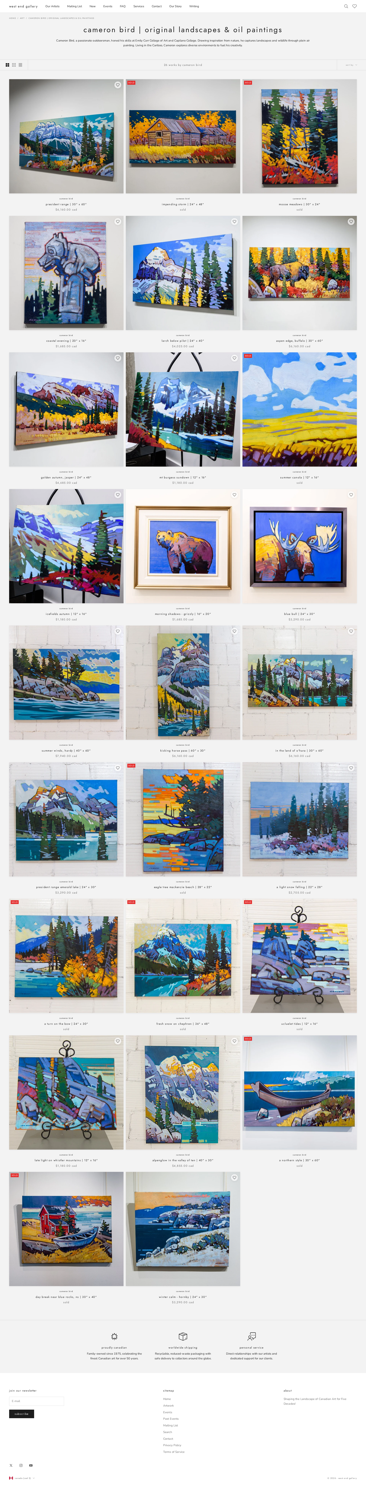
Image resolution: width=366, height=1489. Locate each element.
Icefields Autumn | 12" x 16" (66, 614)
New (93, 6)
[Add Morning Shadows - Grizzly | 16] (234, 494)
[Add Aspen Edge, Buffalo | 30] (351, 221)
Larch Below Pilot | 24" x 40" (183, 341)
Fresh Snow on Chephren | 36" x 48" (183, 1024)
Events (107, 6)
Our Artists (52, 6)
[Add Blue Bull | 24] (351, 494)
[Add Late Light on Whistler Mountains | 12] (117, 1041)
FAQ (123, 6)
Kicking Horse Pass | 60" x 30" (183, 750)
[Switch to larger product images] (7, 65)
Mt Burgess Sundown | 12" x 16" (183, 477)
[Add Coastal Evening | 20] (117, 221)
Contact (157, 6)
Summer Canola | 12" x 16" (299, 477)
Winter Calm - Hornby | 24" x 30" (183, 1297)
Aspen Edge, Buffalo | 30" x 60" (299, 341)
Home (12, 18)
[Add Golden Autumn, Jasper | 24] (117, 358)
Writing (194, 6)
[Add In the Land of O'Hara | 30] (351, 631)
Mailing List (74, 6)
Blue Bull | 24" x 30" (299, 614)
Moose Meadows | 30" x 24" (299, 204)
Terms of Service (174, 1452)
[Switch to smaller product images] (14, 65)
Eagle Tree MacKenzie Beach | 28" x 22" (183, 887)
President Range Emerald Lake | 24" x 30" (66, 887)
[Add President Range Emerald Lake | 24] (117, 767)
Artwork (168, 1406)
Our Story (175, 6)
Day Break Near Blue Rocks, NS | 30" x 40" (66, 1297)
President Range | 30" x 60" (66, 204)
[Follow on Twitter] (11, 1465)
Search (167, 1432)
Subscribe (22, 1414)
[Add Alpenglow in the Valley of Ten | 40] (234, 1041)
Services (138, 6)
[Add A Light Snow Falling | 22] (351, 767)
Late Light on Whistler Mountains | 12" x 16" (66, 1160)
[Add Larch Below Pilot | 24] (234, 221)
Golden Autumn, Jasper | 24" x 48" (66, 477)
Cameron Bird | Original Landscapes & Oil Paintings (61, 18)
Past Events (171, 1419)
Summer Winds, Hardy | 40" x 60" (66, 750)
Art (22, 18)
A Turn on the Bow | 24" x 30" (66, 1024)
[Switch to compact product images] (20, 65)
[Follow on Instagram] (21, 1465)
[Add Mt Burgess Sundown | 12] (234, 358)
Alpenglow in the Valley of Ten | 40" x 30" (183, 1160)
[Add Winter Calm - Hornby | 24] (234, 1177)
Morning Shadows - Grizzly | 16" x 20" (183, 614)
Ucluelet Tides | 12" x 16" (299, 1024)
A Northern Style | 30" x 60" (299, 1160)
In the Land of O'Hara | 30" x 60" (299, 750)
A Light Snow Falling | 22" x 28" (300, 887)
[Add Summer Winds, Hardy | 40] (117, 631)
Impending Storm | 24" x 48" (183, 204)
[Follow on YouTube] (31, 1465)
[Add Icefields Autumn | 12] (117, 494)
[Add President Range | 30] (117, 84)
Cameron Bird (66, 198)
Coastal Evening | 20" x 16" (66, 341)
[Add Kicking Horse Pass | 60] (234, 631)
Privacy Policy (172, 1445)
